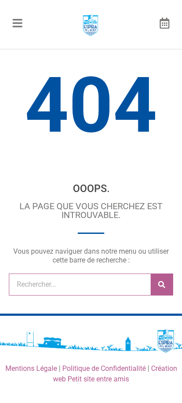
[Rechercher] (162, 284)
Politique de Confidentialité (104, 368)
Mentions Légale (31, 368)
